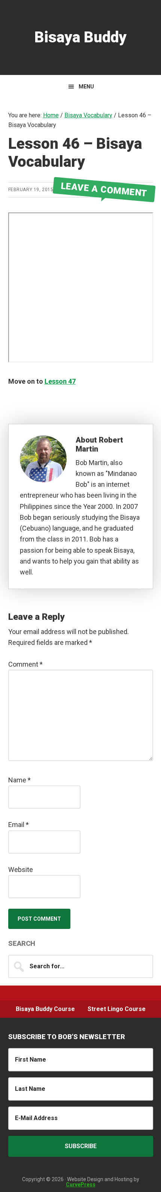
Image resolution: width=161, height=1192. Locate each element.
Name (19, 780)
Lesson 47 (60, 381)
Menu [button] (86, 87)
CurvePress (80, 1185)
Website (20, 869)
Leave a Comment (104, 189)
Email (18, 825)
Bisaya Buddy (80, 37)
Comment (25, 664)
